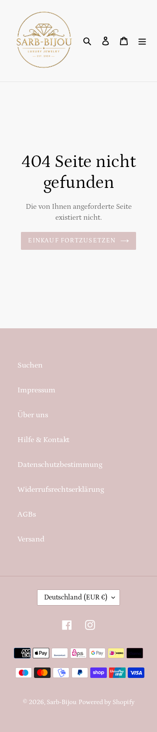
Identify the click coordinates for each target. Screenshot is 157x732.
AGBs (26, 514)
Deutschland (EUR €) (75, 597)
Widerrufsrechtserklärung (60, 489)
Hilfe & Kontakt (43, 440)
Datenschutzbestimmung (59, 464)
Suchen (30, 365)
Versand (30, 539)
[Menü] (142, 41)
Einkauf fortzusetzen (72, 240)
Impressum (36, 390)
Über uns (32, 415)
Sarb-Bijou (62, 702)
